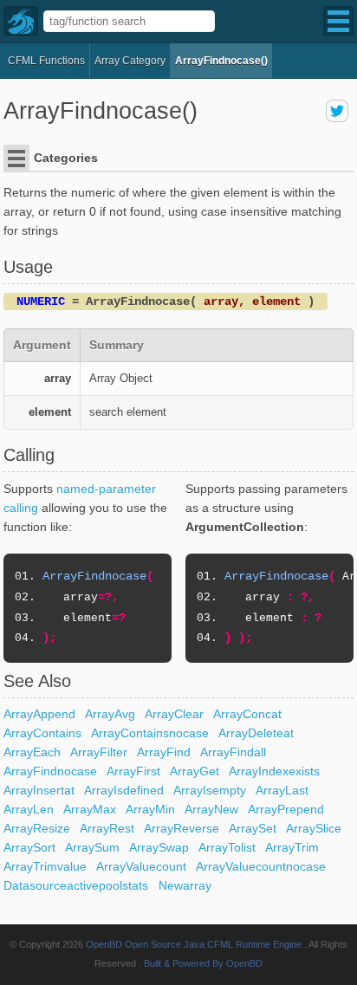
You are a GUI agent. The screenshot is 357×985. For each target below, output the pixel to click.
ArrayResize (36, 828)
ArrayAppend (39, 714)
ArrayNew (211, 809)
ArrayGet (194, 771)
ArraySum (92, 847)
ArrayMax (89, 809)
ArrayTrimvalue (45, 866)
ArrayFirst (133, 771)
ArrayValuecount (141, 866)
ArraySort (29, 847)
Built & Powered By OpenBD (203, 963)
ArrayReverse (181, 828)
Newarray (185, 885)
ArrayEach (32, 752)
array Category (130, 61)
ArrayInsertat (39, 790)
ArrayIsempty (209, 790)
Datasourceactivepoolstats (75, 885)
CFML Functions (46, 61)
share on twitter (337, 111)
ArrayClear (174, 714)
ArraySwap (159, 847)
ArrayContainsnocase (150, 733)
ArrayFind (164, 752)
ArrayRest (107, 828)
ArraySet (252, 828)
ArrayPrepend (286, 809)
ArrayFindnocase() (221, 61)
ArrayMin (150, 809)
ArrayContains (42, 733)
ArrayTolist (227, 847)
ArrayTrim (292, 847)
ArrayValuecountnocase (261, 866)
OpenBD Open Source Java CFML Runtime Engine (194, 944)
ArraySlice (313, 828)
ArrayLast (282, 790)
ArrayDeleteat (256, 733)
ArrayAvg (110, 714)
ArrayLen (28, 809)
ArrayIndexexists (274, 771)
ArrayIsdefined (124, 790)
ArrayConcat (247, 714)
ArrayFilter (98, 752)
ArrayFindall (233, 752)
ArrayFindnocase (50, 771)
